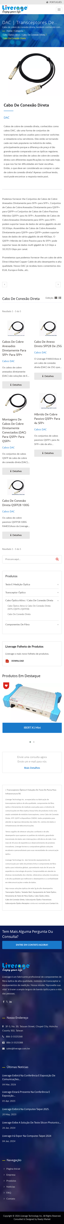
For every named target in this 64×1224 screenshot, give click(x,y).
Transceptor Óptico (13, 892)
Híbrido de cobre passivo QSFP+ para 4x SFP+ (47, 418)
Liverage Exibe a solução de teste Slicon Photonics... (31, 1122)
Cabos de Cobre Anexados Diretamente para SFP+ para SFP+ (14, 348)
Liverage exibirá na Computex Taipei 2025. (25, 1109)
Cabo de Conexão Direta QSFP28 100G (15, 503)
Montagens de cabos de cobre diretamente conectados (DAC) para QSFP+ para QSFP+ (14, 430)
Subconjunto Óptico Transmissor (38, 900)
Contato (10, 1199)
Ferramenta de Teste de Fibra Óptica (19, 896)
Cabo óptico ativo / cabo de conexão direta (24, 35)
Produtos (11, 1181)
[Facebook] (3, 1002)
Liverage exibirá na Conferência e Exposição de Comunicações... (28, 1077)
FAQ (8, 1193)
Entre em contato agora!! (32, 945)
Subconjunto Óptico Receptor (17, 903)
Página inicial (13, 1169)
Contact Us (53, 903)
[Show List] (60, 298)
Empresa (10, 1175)
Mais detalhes (32, 767)
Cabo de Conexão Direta (14, 39)
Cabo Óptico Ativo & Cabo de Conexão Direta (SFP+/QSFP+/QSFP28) (29, 607)
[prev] (4, 284)
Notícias (10, 1187)
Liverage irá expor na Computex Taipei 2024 (26, 1135)
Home (9, 31)
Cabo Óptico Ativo (42, 896)
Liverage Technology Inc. (31, 1216)
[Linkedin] (11, 1002)
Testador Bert (26, 892)
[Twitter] (7, 1002)
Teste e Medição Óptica (17, 584)
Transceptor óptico (15, 592)
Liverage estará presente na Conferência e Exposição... (26, 1093)
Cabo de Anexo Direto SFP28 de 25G (48, 344)
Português (56, 2)
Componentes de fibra (17, 624)
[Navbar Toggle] (59, 9)
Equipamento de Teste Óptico (44, 892)
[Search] (57, 559)
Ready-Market (44, 1219)
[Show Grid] (56, 298)
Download (17, 660)
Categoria (18, 31)
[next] (58, 284)
